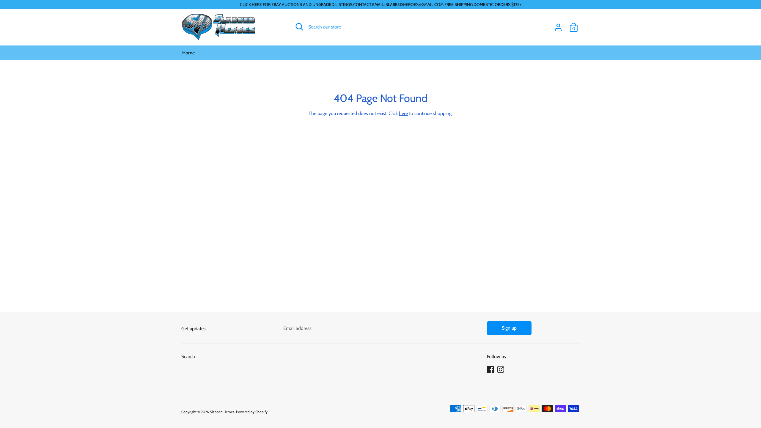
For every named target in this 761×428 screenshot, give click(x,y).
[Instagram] (501, 369)
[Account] (558, 25)
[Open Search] (299, 27)
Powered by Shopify (252, 412)
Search (188, 356)
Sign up (509, 328)
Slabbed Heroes (222, 412)
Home (188, 53)
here (403, 113)
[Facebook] (491, 369)
